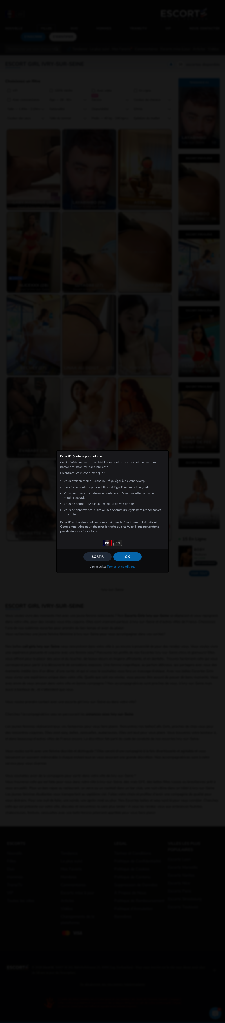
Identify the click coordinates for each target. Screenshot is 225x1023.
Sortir (98, 557)
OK (127, 557)
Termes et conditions (121, 567)
